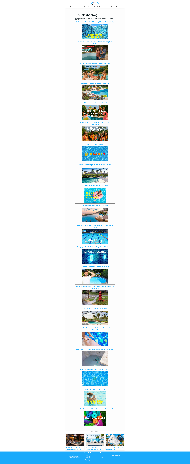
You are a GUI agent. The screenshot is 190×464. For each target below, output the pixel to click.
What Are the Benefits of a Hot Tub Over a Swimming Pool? (74, 448)
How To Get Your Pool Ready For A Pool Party (95, 83)
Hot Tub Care (88, 460)
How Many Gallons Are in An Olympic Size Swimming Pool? (95, 226)
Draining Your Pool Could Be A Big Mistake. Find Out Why (95, 22)
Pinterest (102, 455)
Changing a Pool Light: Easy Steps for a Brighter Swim (95, 247)
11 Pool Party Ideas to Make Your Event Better (95, 103)
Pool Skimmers (88, 457)
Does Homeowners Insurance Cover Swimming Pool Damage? (95, 42)
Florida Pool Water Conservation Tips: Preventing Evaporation (95, 165)
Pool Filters (88, 456)
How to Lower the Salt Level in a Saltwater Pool (114, 448)
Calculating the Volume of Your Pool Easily (95, 266)
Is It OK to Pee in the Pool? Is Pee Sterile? (95, 185)
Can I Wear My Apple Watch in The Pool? (95, 205)
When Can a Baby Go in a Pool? (95, 389)
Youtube (102, 457)
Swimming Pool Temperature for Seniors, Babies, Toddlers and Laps (95, 328)
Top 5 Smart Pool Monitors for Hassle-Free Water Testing (94, 448)
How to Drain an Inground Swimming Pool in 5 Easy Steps (95, 349)
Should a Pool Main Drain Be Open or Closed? (95, 369)
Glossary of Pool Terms (95, 144)
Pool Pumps (88, 455)
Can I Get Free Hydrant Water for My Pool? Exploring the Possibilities (95, 287)
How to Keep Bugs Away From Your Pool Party (95, 63)
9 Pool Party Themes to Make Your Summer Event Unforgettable (95, 123)
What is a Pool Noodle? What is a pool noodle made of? (95, 409)
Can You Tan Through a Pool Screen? (95, 308)
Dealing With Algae (88, 459)
